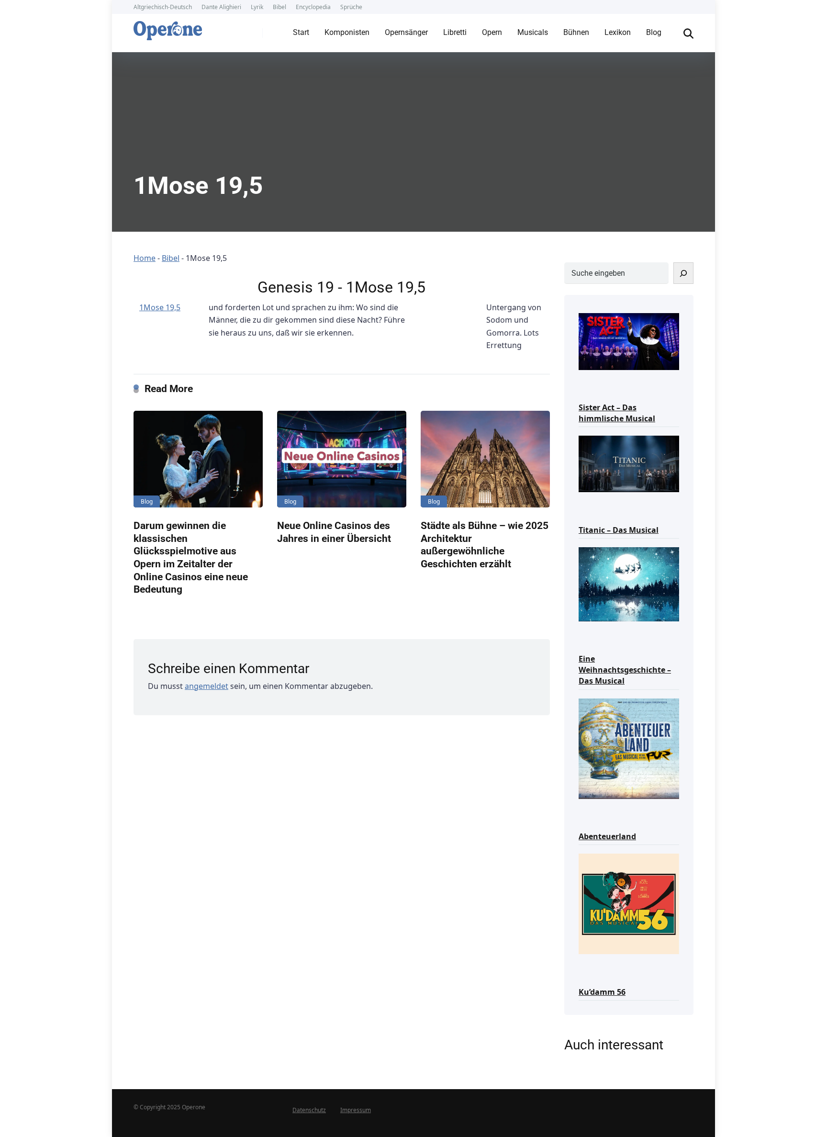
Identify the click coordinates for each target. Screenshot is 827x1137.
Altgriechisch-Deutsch (163, 7)
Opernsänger (406, 32)
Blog (653, 32)
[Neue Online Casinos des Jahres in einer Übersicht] (341, 459)
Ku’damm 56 (602, 992)
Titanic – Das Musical (619, 530)
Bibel (279, 7)
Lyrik (257, 7)
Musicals (532, 32)
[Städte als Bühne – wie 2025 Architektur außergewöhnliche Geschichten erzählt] (485, 459)
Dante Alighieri (221, 7)
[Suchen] (683, 273)
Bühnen (576, 32)
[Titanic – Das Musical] (629, 463)
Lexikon (617, 32)
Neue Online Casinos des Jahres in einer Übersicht (334, 531)
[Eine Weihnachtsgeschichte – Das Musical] (629, 583)
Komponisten (346, 32)
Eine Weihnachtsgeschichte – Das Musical (625, 669)
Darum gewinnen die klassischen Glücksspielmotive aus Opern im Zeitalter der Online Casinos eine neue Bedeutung (191, 557)
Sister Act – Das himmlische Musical (617, 413)
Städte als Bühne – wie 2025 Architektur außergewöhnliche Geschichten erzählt (484, 544)
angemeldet (206, 686)
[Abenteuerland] (629, 748)
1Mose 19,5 (159, 307)
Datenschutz (309, 1110)
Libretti (455, 32)
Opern (492, 32)
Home (145, 258)
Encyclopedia (313, 7)
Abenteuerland (607, 836)
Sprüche (351, 7)
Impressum (355, 1110)
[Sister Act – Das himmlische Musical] (629, 340)
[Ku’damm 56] (629, 903)
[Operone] (168, 28)
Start (301, 32)
